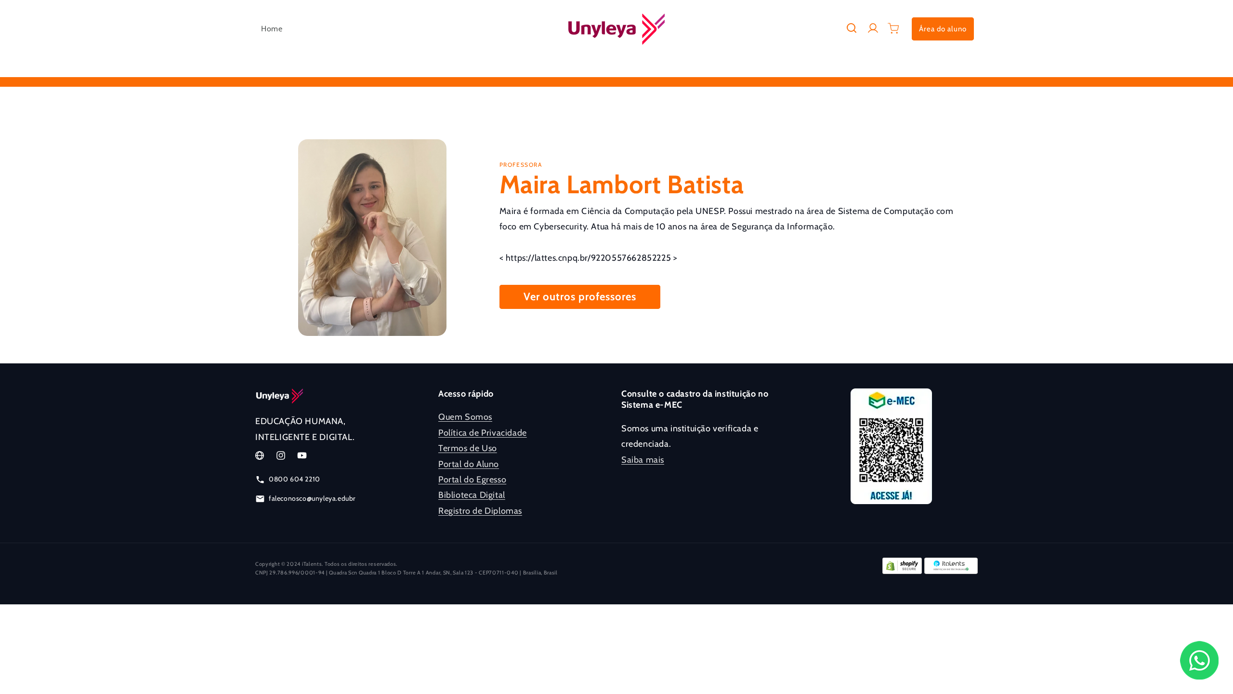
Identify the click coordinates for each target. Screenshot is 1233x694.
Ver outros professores (580, 296)
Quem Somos (465, 417)
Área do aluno (943, 29)
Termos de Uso (467, 448)
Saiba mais (642, 459)
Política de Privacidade (482, 432)
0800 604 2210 (294, 479)
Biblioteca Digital (471, 495)
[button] (851, 28)
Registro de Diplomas (480, 511)
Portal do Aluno (468, 464)
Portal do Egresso (472, 479)
